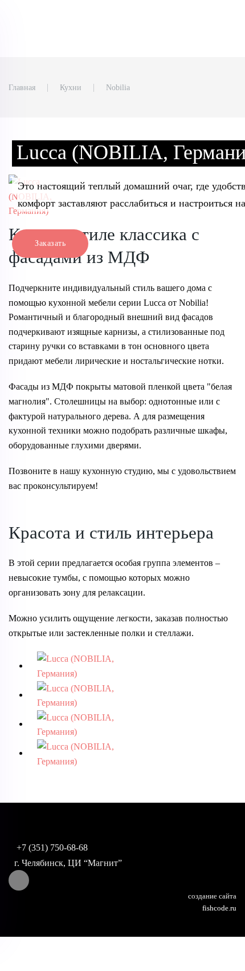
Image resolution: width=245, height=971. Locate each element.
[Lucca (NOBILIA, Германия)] (85, 665)
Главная (22, 87)
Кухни (70, 87)
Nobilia (118, 87)
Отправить (71, 385)
